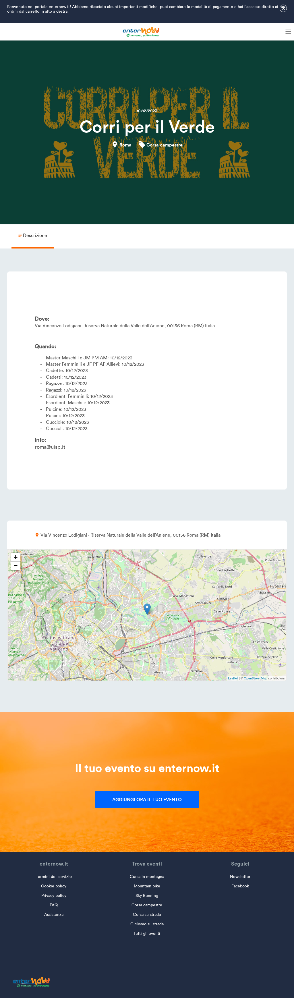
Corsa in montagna (147, 876)
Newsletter (240, 876)
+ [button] (16, 557)
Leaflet (233, 678)
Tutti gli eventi (147, 933)
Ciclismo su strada (147, 924)
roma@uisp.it (50, 447)
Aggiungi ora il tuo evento (147, 799)
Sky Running (147, 895)
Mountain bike (147, 886)
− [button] (16, 565)
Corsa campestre (164, 145)
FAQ (54, 905)
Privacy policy (53, 895)
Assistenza (53, 914)
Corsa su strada (147, 914)
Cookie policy (53, 886)
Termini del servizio (54, 876)
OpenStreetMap (255, 678)
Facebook (240, 886)
